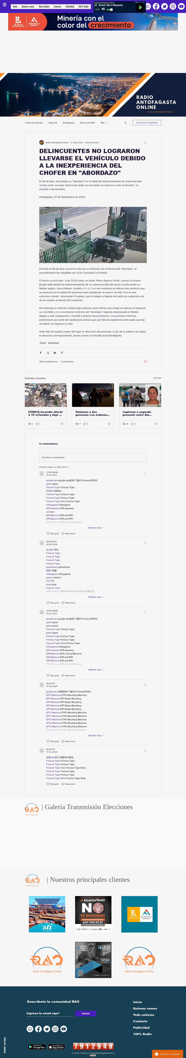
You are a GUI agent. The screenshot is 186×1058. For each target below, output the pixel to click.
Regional (53, 122)
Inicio (137, 1002)
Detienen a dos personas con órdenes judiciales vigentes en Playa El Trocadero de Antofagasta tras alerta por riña (92, 413)
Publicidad (141, 1027)
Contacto (140, 1021)
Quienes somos (145, 1008)
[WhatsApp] (147, 6)
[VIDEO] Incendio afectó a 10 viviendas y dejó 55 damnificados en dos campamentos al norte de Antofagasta (45, 413)
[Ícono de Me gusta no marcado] (48, 533)
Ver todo (157, 378)
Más (103, 122)
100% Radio (142, 1034)
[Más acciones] (145, 142)
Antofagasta (68, 122)
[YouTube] (181, 6)
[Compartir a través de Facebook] (40, 352)
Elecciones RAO (87, 122)
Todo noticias (143, 1014)
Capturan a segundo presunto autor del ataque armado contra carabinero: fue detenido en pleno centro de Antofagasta (139, 413)
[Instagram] (173, 6)
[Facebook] (156, 6)
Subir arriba (4, 1045)
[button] (125, 122)
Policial (43, 342)
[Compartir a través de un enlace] (62, 352)
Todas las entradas (34, 122)
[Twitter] (164, 6)
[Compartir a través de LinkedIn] (54, 352)
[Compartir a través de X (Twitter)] (47, 352)
